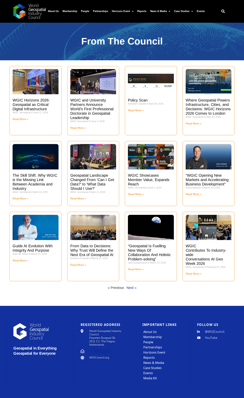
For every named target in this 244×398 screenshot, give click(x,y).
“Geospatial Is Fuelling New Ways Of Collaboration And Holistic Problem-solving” (149, 252)
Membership (70, 11)
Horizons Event (121, 11)
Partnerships (100, 11)
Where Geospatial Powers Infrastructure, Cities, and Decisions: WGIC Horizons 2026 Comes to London (208, 106)
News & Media (158, 11)
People (85, 11)
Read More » (20, 119)
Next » (131, 288)
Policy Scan (138, 100)
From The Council (122, 41)
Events (201, 11)
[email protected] (99, 351)
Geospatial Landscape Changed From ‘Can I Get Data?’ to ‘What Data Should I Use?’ (92, 182)
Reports (141, 11)
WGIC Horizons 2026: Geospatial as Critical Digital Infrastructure (31, 104)
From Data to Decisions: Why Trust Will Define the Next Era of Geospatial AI (91, 250)
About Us (53, 11)
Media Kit (150, 378)
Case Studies (181, 11)
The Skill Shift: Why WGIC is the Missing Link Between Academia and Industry (35, 182)
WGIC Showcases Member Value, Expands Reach (148, 179)
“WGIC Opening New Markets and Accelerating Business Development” (207, 179)
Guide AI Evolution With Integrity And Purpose (33, 248)
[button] (223, 11)
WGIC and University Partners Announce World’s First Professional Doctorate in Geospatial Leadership (91, 109)
